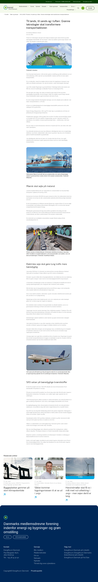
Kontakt (90, 8)
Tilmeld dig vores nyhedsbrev (44, 563)
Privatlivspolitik (36, 571)
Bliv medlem (38, 550)
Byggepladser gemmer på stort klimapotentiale (16, 489)
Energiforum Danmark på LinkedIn (79, 550)
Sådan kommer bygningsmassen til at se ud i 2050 (48, 490)
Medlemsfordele (40, 553)
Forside (7, 14)
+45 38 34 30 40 (13, 557)
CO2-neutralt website (20, 537)
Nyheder (37, 561)
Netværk (37, 558)
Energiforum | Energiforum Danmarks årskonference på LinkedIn (79, 554)
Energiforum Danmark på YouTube (79, 558)
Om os (7, 537)
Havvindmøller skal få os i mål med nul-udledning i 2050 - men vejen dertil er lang (78, 492)
